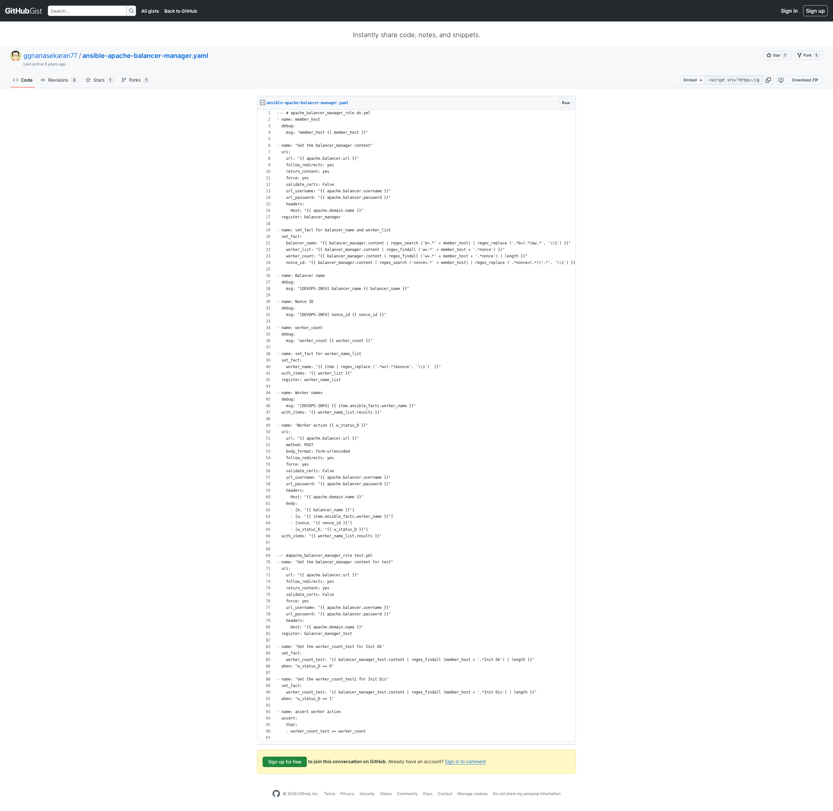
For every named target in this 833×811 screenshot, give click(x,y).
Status (386, 793)
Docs (427, 793)
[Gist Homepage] (24, 11)
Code (27, 80)
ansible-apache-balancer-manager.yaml (145, 56)
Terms (329, 793)
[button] (768, 80)
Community (407, 793)
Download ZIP (805, 79)
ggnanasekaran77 (50, 56)
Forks (138, 80)
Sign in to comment (465, 761)
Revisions (61, 80)
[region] (416, 425)
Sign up (815, 10)
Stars (102, 80)
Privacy (347, 793)
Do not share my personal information (527, 793)
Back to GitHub (180, 11)
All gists (150, 11)
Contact (445, 793)
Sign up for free (284, 761)
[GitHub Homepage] (276, 794)
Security (367, 793)
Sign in (789, 10)
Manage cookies (472, 793)
